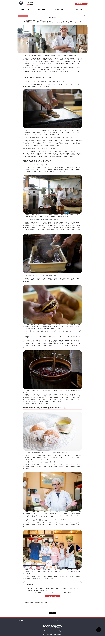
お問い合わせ (20, 620)
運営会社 (86, 620)
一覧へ (52, 612)
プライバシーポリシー (53, 620)
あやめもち (64, 342)
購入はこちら (52, 596)
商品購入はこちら (81, 3)
